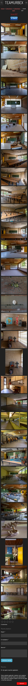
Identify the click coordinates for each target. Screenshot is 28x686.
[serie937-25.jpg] (14, 475)
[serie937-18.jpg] (14, 362)
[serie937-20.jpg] (14, 385)
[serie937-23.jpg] (14, 421)
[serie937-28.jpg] (14, 574)
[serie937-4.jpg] (14, 86)
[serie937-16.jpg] (14, 285)
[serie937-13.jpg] (14, 249)
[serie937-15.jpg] (14, 267)
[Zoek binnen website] (1, 2)
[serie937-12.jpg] (14, 231)
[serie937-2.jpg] (14, 32)
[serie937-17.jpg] (14, 321)
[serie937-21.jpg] (14, 403)
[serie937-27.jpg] (14, 511)
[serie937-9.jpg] (14, 177)
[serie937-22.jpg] (14, 439)
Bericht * (3, 647)
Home (2, 8)
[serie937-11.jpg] (14, 213)
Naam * (3, 632)
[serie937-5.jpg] (14, 122)
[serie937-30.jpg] (14, 529)
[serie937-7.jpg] (14, 140)
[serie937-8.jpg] (14, 159)
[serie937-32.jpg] (14, 592)
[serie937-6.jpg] (14, 104)
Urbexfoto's (9, 8)
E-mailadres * (5, 639)
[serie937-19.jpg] (14, 340)
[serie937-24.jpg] (14, 457)
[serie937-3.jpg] (14, 68)
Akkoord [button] (22, 683)
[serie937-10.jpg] (14, 195)
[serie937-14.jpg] (14, 303)
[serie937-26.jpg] (14, 493)
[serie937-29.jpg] (14, 551)
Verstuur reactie (6, 660)
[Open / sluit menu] (26, 2)
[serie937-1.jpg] (14, 50)
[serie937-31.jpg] (14, 611)
